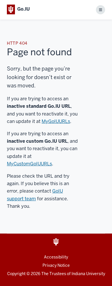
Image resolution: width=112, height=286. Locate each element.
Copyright (16, 273)
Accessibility (56, 257)
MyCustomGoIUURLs (29, 164)
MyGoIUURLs (56, 121)
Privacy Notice (56, 265)
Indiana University (88, 273)
